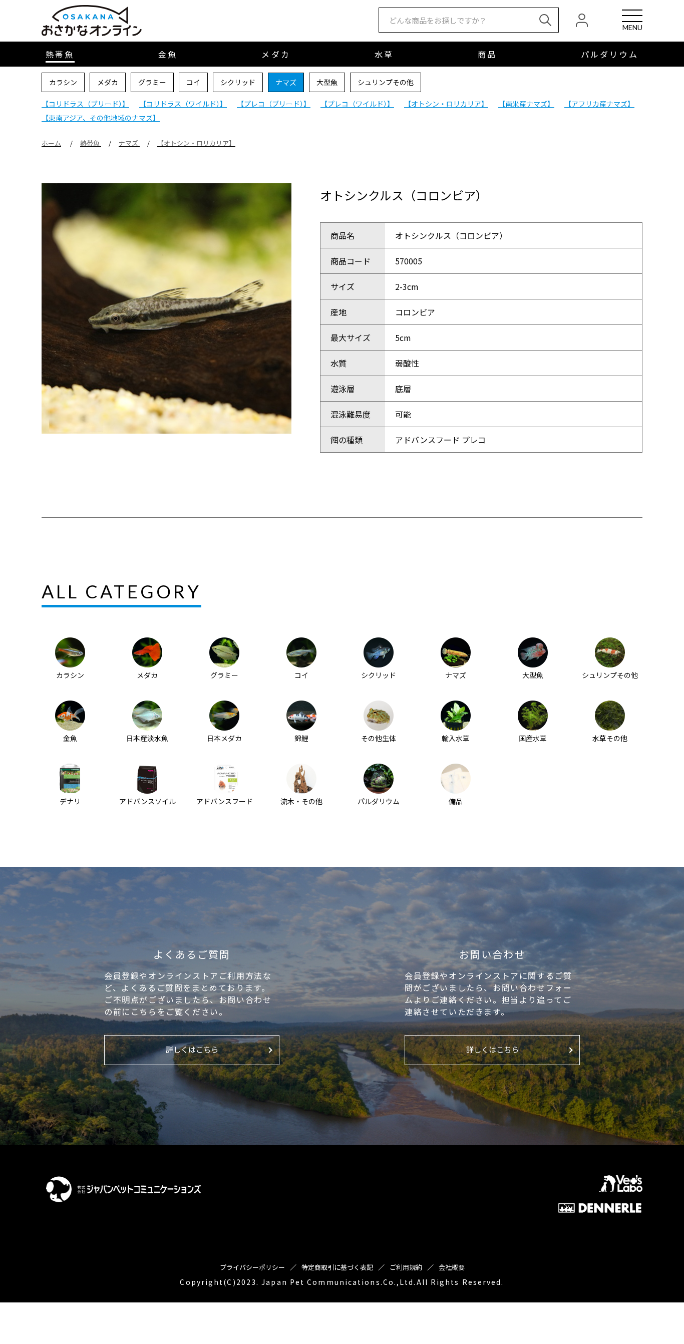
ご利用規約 (406, 1267)
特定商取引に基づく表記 (337, 1267)
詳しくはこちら (192, 1049)
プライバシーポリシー (252, 1267)
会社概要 (452, 1267)
